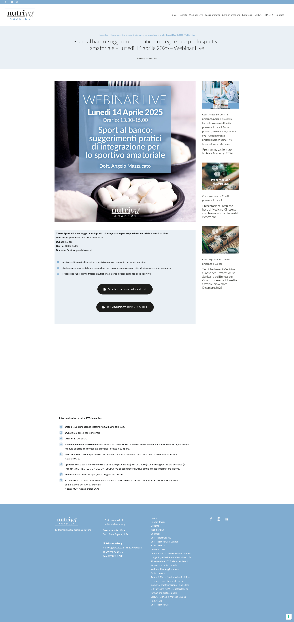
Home (101, 35)
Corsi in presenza (211, 195)
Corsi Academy (210, 114)
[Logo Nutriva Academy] (20, 9)
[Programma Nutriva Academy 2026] (220, 82)
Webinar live (151, 58)
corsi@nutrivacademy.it (115, 524)
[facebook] (6, 2)
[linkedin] (17, 2)
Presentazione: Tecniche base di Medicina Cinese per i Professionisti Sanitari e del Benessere (220, 211)
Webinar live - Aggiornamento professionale (219, 135)
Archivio (141, 58)
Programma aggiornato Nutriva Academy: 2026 (217, 151)
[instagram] (11, 2)
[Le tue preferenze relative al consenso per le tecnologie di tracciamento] (289, 617)
